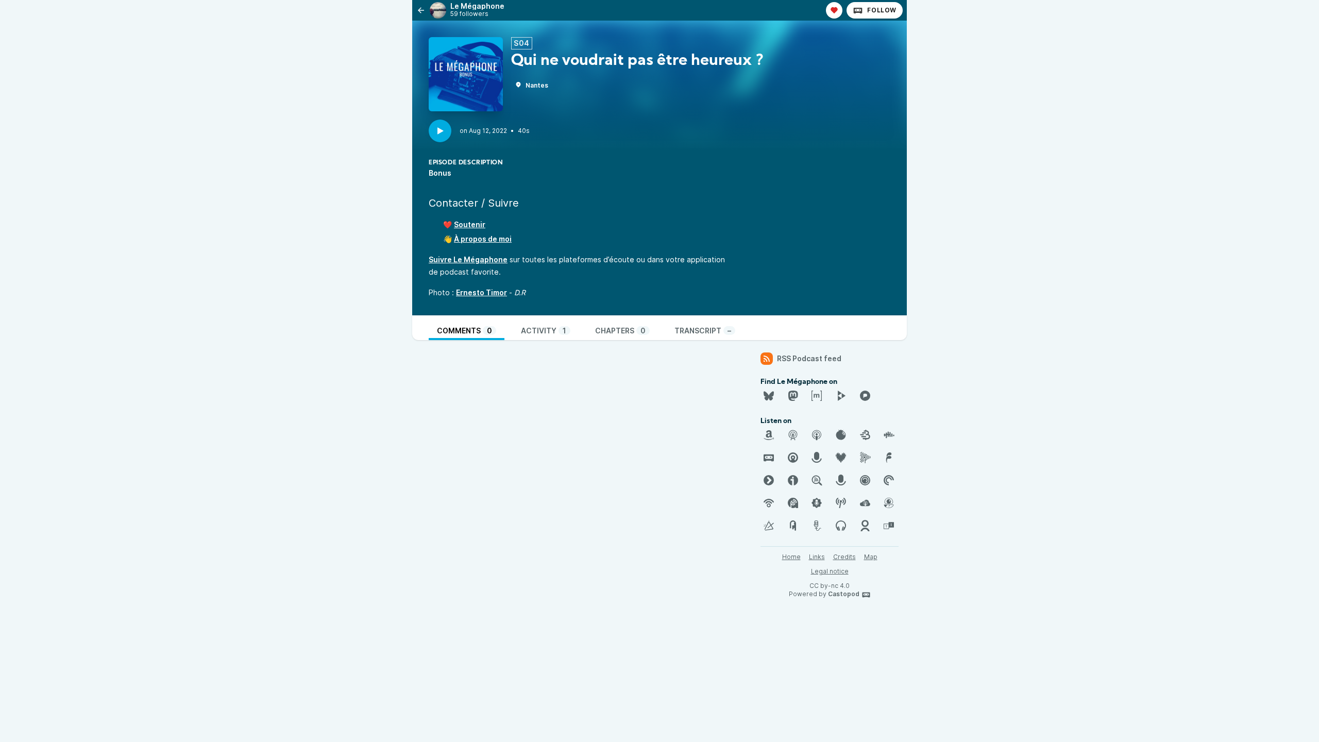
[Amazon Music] (768, 435)
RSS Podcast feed (809, 358)
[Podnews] (793, 525)
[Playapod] (841, 480)
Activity (543, 330)
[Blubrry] (841, 435)
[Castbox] (889, 435)
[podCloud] (865, 503)
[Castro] (793, 457)
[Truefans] (865, 525)
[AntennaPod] (793, 435)
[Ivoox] (793, 480)
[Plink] (865, 480)
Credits (844, 557)
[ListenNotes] (816, 480)
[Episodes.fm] (865, 457)
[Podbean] (768, 503)
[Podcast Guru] (816, 503)
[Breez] (865, 435)
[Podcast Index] (841, 503)
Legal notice (830, 571)
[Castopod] (768, 457)
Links (817, 557)
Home (791, 557)
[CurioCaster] (816, 457)
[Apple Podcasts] (816, 435)
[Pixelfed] (865, 395)
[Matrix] (816, 395)
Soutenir (469, 224)
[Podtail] (816, 525)
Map (870, 557)
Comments (464, 330)
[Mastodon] (793, 395)
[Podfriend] (889, 503)
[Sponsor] (834, 10)
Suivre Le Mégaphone (468, 259)
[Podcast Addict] (793, 503)
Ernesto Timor (481, 292)
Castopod (843, 594)
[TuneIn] (889, 525)
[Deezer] (841, 457)
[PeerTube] (841, 395)
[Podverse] (841, 525)
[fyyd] (768, 480)
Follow (882, 10)
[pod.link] (768, 525)
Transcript (702, 330)
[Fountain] (889, 457)
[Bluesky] (768, 395)
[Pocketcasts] (889, 480)
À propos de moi (483, 238)
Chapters (620, 330)
